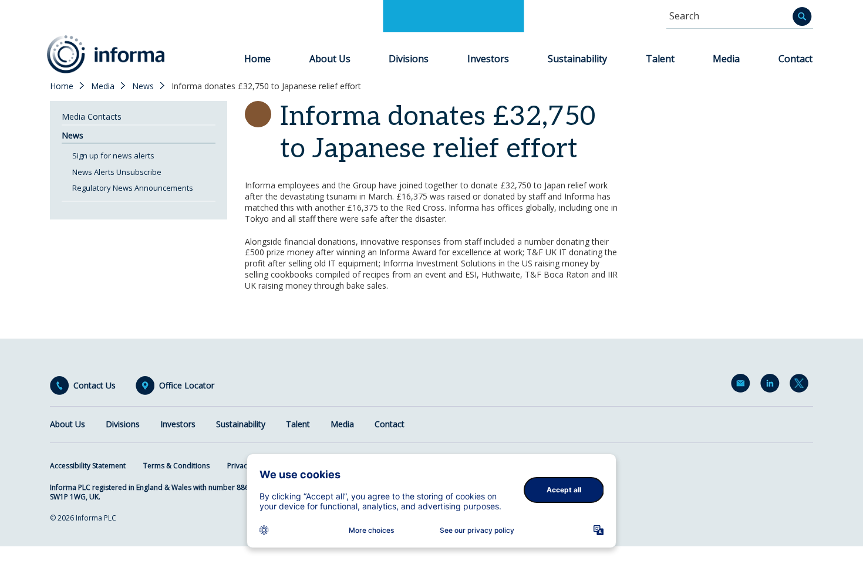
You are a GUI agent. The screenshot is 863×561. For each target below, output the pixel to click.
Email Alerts (742, 385)
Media (726, 58)
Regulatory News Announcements (132, 188)
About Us (329, 58)
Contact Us (94, 385)
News (143, 86)
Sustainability (577, 58)
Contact (795, 58)
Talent (660, 58)
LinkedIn (772, 385)
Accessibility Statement (88, 466)
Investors (488, 58)
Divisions (409, 58)
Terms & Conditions (176, 466)
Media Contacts (92, 116)
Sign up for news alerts (113, 155)
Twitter (801, 385)
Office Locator (186, 385)
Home (257, 58)
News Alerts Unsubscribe (116, 172)
